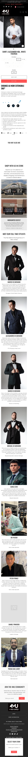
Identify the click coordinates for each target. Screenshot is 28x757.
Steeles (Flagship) (14, 726)
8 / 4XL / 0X (20, 62)
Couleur (14, 70)
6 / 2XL (7, 62)
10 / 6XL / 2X (18, 66)
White (14, 72)
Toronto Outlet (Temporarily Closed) (14, 729)
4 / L (19, 59)
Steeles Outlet (14, 731)
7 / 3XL (13, 62)
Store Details (9, 193)
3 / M (14, 59)
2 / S (9, 59)
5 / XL (23, 59)
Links (13, 713)
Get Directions (18, 193)
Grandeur (14, 57)
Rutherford (14, 728)
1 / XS (4, 59)
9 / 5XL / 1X (9, 66)
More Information (14, 717)
